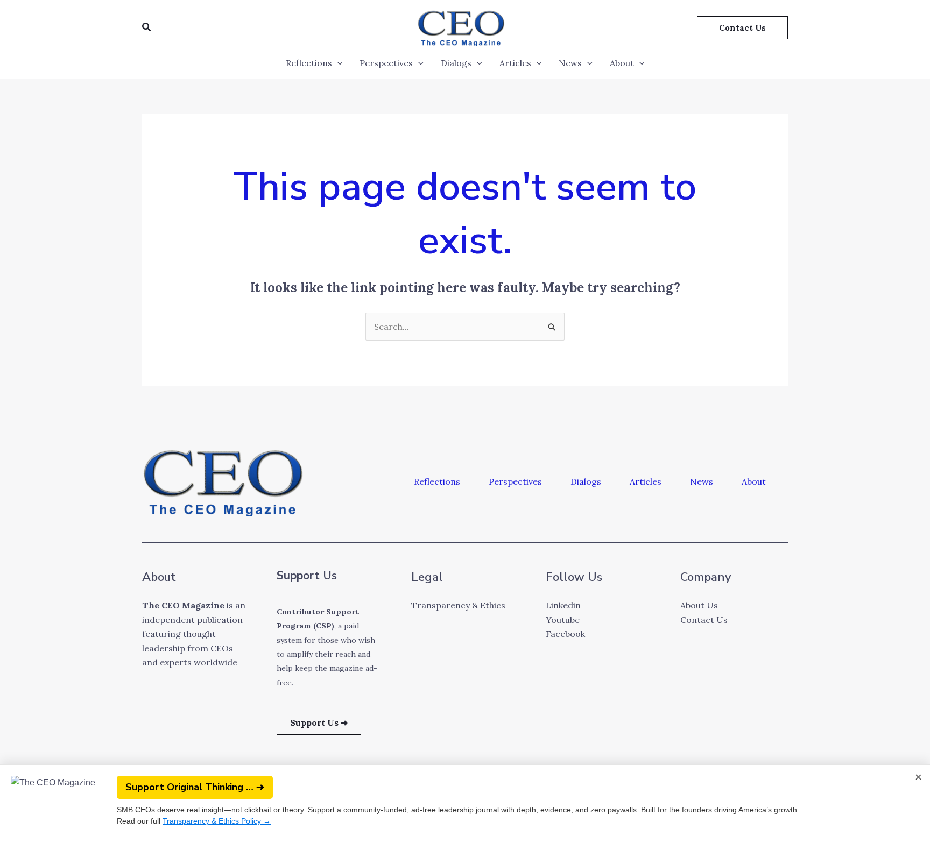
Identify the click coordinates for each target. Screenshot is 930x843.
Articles (515, 63)
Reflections (309, 63)
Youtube (563, 619)
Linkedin (563, 605)
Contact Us (704, 619)
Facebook (565, 633)
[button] (147, 27)
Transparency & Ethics (458, 605)
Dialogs (456, 63)
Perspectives (386, 63)
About (622, 63)
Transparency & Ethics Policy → (217, 821)
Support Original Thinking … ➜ (194, 787)
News (570, 63)
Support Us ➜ (319, 722)
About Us (699, 605)
